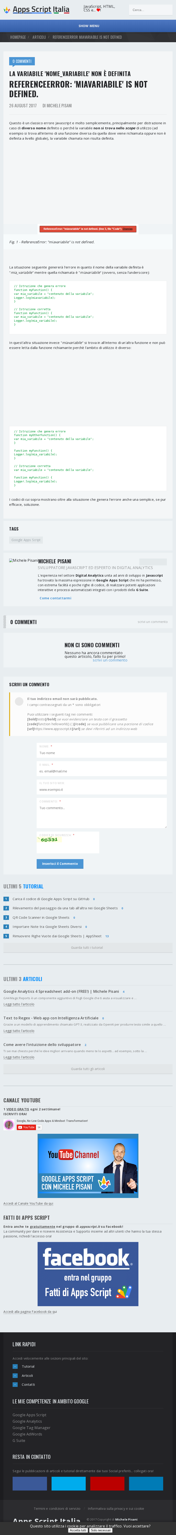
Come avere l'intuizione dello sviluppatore (42, 1044)
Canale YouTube (22, 1100)
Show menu (88, 26)
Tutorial (28, 1366)
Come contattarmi (55, 598)
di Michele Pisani (57, 105)
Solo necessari (101, 1530)
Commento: (50, 801)
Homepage (18, 37)
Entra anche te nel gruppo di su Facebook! (63, 1226)
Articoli (27, 1375)
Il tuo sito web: (52, 783)
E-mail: (46, 764)
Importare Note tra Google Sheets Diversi (47, 926)
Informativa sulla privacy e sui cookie (116, 1508)
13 (107, 936)
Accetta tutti (78, 1530)
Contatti (28, 1384)
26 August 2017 (23, 105)
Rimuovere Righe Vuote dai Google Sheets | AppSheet (57, 936)
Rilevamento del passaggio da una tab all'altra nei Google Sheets (65, 908)
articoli (39, 37)
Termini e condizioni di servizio (57, 1508)
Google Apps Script (26, 540)
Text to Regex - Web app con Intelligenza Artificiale (50, 1018)
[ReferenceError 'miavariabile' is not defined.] (87, 229)
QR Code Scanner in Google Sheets (41, 917)
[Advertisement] (88, 179)
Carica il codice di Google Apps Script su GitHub (51, 898)
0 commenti (22, 61)
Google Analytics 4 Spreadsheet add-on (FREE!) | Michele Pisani (61, 991)
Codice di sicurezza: (56, 835)
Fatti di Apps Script (26, 1217)
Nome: (45, 746)
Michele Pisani (126, 1519)
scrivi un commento (153, 622)
